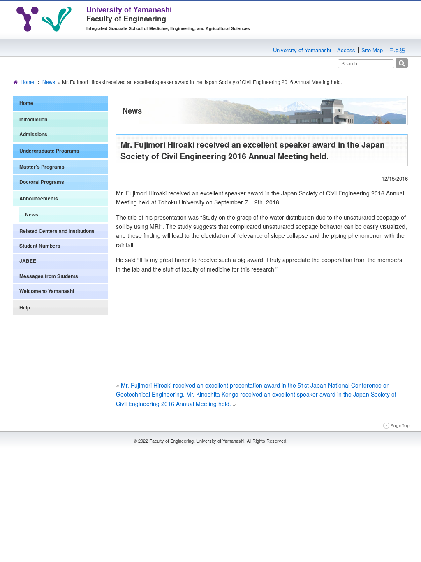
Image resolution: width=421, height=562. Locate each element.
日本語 (397, 50)
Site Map (372, 50)
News (48, 81)
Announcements (38, 198)
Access (346, 50)
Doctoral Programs (41, 182)
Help (24, 307)
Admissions (33, 134)
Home (27, 81)
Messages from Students (48, 276)
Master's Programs (42, 166)
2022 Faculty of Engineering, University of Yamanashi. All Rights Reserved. (212, 440)
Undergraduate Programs (49, 150)
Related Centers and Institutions (57, 231)
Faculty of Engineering (129, 14)
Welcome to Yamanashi (46, 291)
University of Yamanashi (302, 50)
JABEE (27, 261)
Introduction (33, 119)
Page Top (396, 425)
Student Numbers (39, 245)
